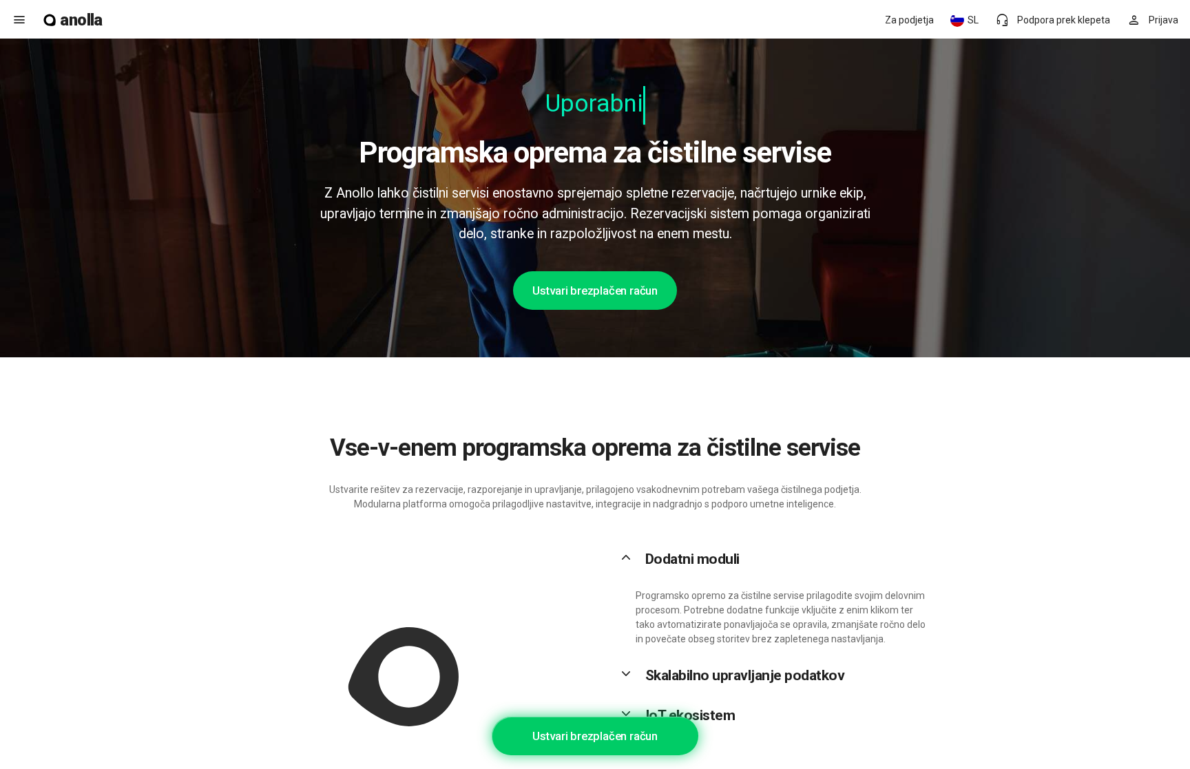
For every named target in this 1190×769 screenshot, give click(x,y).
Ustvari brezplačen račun (595, 290)
